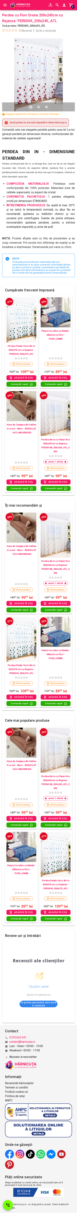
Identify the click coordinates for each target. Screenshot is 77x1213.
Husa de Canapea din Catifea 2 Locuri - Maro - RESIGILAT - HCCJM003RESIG (21, 428)
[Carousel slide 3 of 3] (46, 106)
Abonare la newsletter (23, 1057)
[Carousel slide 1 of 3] (30, 106)
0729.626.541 (18, 1037)
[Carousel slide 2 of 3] (38, 106)
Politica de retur (15, 1096)
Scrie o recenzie (46, 30)
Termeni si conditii (16, 1087)
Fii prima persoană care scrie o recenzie (38, 1004)
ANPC (9, 1100)
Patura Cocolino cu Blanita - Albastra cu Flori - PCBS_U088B (55, 335)
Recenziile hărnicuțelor (19, 1083)
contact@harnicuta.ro (22, 1041)
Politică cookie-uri (16, 1091)
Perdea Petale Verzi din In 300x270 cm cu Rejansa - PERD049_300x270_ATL (21, 350)
